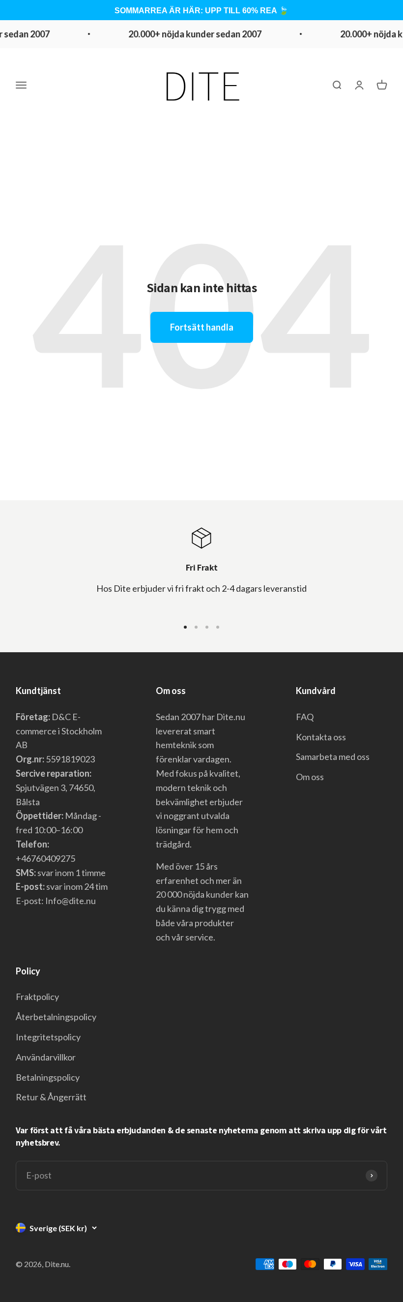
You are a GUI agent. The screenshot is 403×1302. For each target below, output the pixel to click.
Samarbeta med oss (333, 756)
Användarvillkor (46, 1057)
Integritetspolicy (48, 1036)
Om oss (310, 776)
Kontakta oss (321, 736)
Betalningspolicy (48, 1077)
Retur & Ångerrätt (51, 1096)
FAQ (305, 716)
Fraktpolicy (37, 996)
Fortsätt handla (201, 327)
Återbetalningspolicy (56, 1016)
